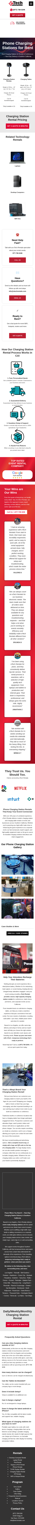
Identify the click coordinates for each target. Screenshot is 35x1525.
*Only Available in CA (9, 106)
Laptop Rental (17, 1460)
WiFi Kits (17, 219)
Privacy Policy (17, 1503)
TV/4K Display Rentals (17, 1469)
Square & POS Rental (17, 1464)
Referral (17, 1498)
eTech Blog (17, 1494)
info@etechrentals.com (17, 291)
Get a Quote (17, 335)
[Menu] (31, 3)
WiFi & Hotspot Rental (17, 1476)
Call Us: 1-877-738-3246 (16, 512)
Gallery (17, 1489)
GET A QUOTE (17, 15)
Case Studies (17, 1491)
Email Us (17, 298)
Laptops (17, 166)
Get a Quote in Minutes (17, 126)
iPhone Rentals (17, 1467)
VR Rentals (17, 1474)
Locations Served (17, 1501)
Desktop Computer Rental (17, 1458)
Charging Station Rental (17, 1471)
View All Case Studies (17, 933)
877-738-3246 (17, 253)
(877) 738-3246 (19, 10)
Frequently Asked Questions (18, 1496)
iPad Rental (17, 1462)
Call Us (17, 260)
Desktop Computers (17, 192)
